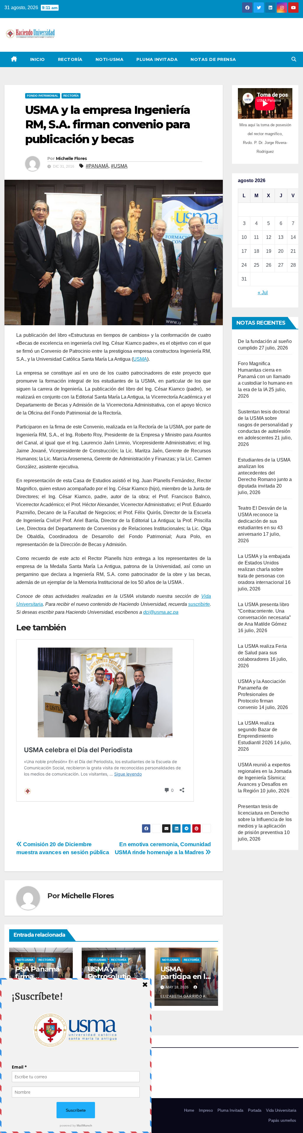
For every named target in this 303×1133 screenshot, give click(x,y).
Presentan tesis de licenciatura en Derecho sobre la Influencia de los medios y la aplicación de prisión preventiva (265, 819)
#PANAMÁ (97, 166)
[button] (293, 59)
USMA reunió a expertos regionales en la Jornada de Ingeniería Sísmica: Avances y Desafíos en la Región (264, 777)
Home (189, 1110)
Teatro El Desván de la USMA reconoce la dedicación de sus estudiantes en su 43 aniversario (262, 521)
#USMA (119, 166)
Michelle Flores (71, 158)
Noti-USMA (110, 59)
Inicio (37, 59)
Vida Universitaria (281, 1110)
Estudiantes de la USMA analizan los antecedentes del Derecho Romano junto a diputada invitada (265, 472)
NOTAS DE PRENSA (213, 59)
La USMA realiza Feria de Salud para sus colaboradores (262, 653)
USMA (140, 359)
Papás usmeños (282, 1120)
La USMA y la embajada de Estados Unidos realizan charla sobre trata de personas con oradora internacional (264, 569)
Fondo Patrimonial (42, 95)
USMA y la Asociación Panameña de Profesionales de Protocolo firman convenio (262, 694)
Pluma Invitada (157, 59)
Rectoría (70, 59)
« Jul (263, 292)
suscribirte (199, 604)
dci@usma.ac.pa (160, 612)
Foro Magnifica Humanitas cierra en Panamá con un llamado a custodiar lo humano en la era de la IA (265, 376)
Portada (254, 1110)
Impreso (206, 1110)
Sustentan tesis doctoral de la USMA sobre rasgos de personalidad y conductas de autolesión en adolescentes (265, 424)
